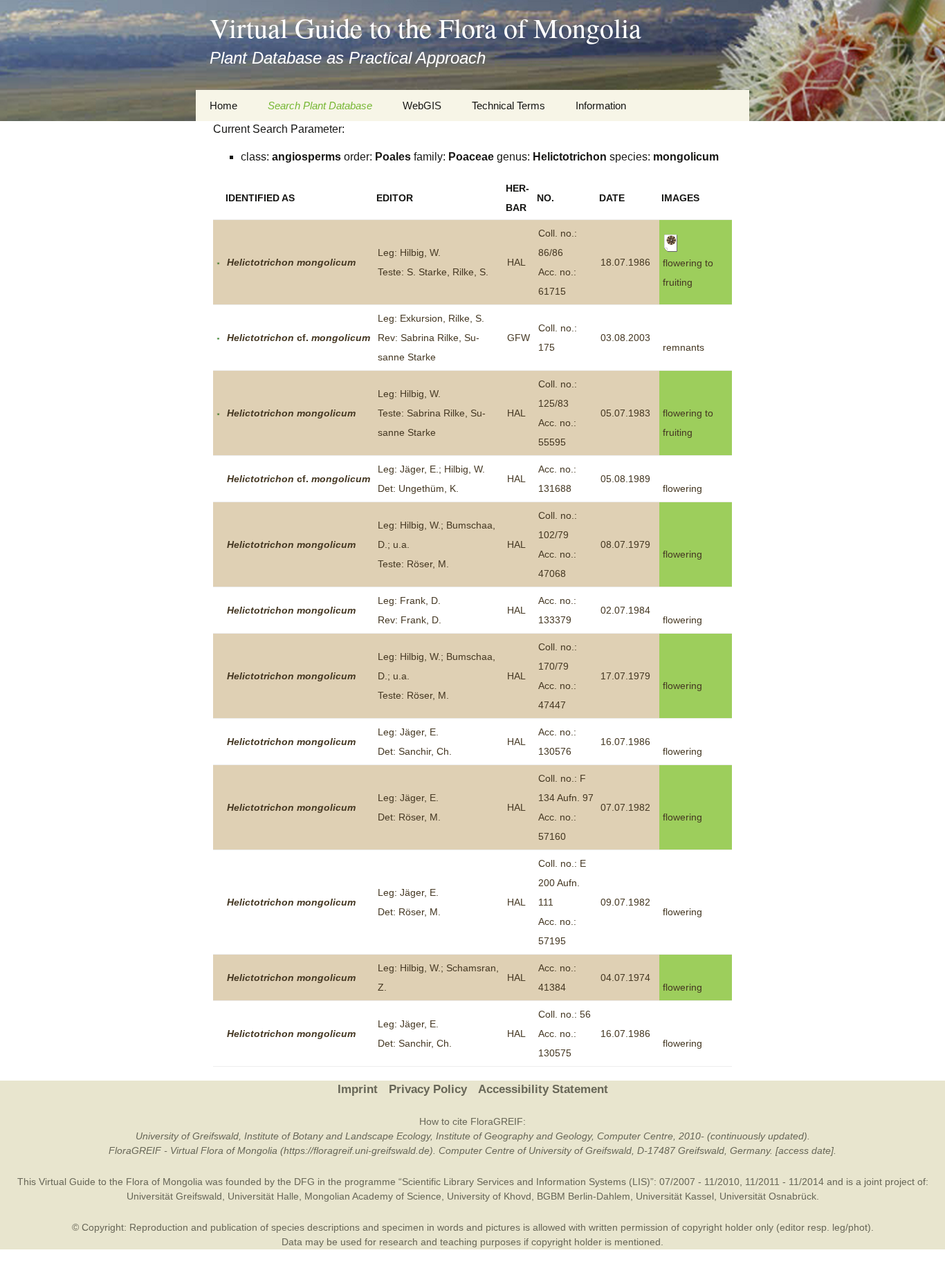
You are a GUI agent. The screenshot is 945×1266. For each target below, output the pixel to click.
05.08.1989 (625, 478)
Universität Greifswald (174, 1196)
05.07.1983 (625, 413)
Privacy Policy (428, 1089)
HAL (516, 262)
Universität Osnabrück (767, 1196)
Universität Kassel (675, 1196)
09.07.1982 (625, 902)
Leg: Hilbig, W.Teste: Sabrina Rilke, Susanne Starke (432, 413)
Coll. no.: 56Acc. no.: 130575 (564, 1033)
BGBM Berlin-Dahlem (583, 1196)
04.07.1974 (625, 977)
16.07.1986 (625, 741)
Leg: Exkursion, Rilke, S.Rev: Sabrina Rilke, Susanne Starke (431, 338)
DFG (304, 1181)
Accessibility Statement (543, 1089)
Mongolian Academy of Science (372, 1196)
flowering (682, 488)
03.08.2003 (625, 337)
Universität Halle (263, 1196)
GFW (518, 337)
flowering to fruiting (688, 272)
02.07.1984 (625, 610)
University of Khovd (489, 1196)
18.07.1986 (625, 262)
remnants (683, 347)
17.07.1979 (625, 675)
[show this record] (218, 262)
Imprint (358, 1089)
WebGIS (422, 105)
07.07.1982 (625, 807)
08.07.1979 (625, 544)
